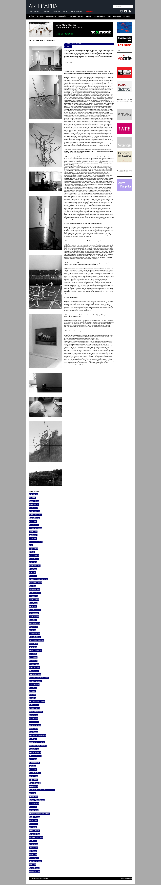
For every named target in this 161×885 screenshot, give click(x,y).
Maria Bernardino (34, 633)
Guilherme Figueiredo (35, 542)
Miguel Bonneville (34, 783)
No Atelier (127, 16)
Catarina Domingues (35, 681)
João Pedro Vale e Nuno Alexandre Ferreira (42, 790)
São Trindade (33, 851)
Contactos (56, 11)
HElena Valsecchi (34, 623)
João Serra (32, 793)
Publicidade (46, 11)
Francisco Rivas (34, 555)
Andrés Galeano (34, 722)
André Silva (32, 606)
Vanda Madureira (34, 589)
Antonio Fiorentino (35, 752)
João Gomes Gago (34, 566)
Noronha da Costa (34, 834)
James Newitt (33, 661)
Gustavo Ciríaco (34, 501)
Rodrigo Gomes (34, 705)
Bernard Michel (33, 504)
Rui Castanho (33, 657)
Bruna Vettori (33, 603)
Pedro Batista (33, 576)
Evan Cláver (32, 521)
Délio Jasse (32, 864)
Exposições (62, 16)
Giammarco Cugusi (35, 674)
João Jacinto (32, 827)
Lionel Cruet (33, 688)
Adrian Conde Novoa (35, 650)
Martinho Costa (33, 525)
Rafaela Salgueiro (34, 518)
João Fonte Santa (34, 763)
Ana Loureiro (33, 535)
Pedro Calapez (33, 824)
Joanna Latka (33, 807)
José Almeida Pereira (35, 582)
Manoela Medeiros (34, 610)
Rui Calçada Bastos (35, 773)
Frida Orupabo (33, 494)
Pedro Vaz (32, 691)
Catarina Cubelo (34, 616)
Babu (30, 545)
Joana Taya (32, 698)
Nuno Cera (32, 586)
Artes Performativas (114, 16)
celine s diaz (32, 538)
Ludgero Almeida (34, 708)
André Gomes (33, 797)
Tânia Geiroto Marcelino (36, 640)
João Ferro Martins (35, 593)
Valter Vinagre (33, 718)
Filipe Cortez (33, 759)
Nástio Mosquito (34, 868)
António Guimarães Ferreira (37, 735)
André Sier (32, 766)
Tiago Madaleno (34, 613)
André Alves (33, 647)
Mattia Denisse (33, 596)
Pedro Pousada (33, 844)
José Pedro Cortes (34, 871)
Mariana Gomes (34, 664)
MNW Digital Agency (126, 878)
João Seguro (33, 739)
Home (65, 11)
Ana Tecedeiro (33, 786)
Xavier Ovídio (33, 644)
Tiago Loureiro (33, 549)
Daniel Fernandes (34, 667)
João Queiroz (33, 841)
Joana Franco (33, 569)
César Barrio (33, 562)
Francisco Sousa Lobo (36, 712)
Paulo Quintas (33, 776)
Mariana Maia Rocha (35, 528)
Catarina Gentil (33, 508)
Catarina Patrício (34, 599)
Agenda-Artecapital (76, 11)
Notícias (31, 16)
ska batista (32, 498)
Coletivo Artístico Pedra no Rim (38, 579)
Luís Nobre (32, 695)
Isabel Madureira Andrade (37, 742)
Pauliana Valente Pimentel (37, 800)
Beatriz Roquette (34, 559)
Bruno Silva (32, 620)
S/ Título (31, 552)
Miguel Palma (33, 780)
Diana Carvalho (33, 671)
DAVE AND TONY (35, 515)
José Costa (32, 630)
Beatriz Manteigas (34, 511)
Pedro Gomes (33, 820)
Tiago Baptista (33, 732)
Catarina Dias (33, 532)
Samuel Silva (33, 654)
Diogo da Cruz (33, 627)
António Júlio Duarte (35, 861)
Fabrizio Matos (33, 810)
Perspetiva (72, 16)
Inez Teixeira (33, 854)
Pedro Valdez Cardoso (36, 837)
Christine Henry (34, 803)
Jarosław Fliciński (34, 817)
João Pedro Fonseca (35, 725)
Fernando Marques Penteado (37, 746)
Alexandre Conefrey (35, 756)
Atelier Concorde (34, 831)
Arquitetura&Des (99, 16)
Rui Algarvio (33, 769)
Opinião (88, 16)
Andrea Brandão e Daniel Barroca (39, 814)
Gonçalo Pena (33, 848)
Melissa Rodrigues (34, 637)
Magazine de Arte (34, 11)
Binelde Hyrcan (33, 858)
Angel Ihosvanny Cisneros (37, 701)
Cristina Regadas (34, 684)
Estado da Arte (51, 16)
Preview (81, 16)
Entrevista (40, 16)
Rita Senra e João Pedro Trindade (39, 678)
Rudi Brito (32, 572)
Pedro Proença (33, 729)
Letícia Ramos (33, 715)
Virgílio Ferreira (34, 749)
